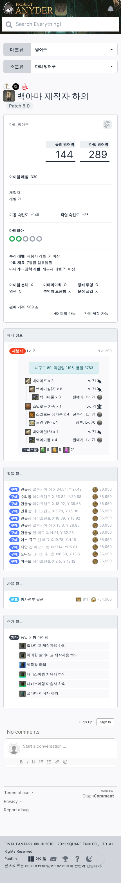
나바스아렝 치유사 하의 (46, 674)
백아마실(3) (46, 389)
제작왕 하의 (36, 665)
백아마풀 (47, 397)
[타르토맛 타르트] (15, 86)
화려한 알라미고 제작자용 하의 (52, 655)
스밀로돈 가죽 (43, 406)
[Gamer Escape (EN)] (24, 86)
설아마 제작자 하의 (42, 693)
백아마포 (39, 381)
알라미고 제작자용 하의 (46, 646)
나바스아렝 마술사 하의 (46, 684)
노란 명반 (44, 422)
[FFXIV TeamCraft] (6, 86)
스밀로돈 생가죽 (49, 414)
